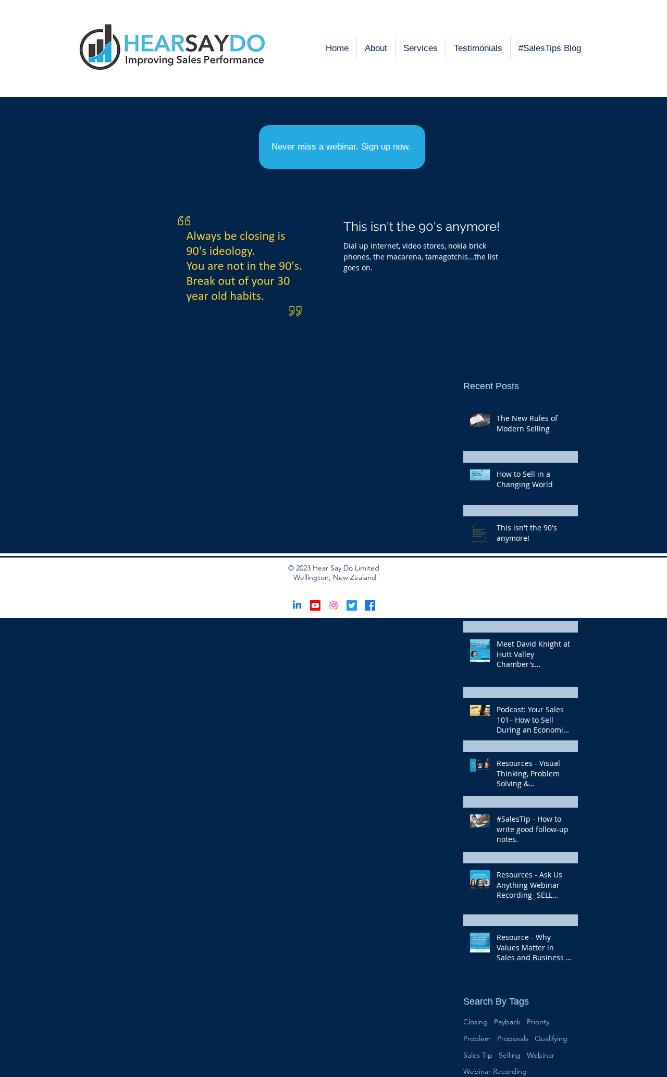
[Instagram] (333, 605)
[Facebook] (370, 605)
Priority (538, 1021)
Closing (475, 1021)
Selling (510, 1055)
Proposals (512, 1038)
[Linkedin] (297, 605)
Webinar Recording (495, 1071)
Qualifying (551, 1038)
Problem (477, 1038)
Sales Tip (477, 1055)
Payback (507, 1021)
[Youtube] (315, 605)
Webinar (540, 1055)
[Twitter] (352, 605)
